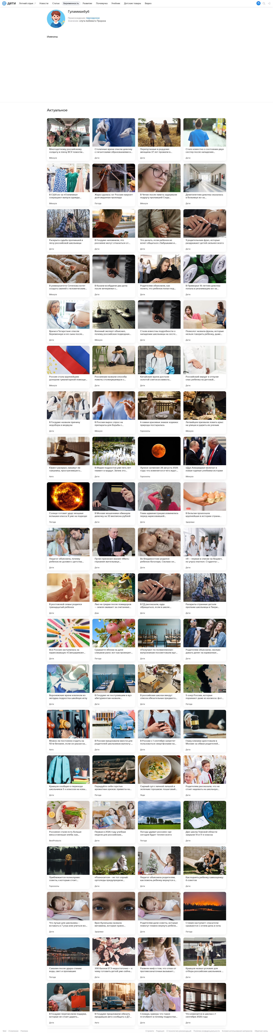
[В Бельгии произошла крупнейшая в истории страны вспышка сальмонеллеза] (204, 503)
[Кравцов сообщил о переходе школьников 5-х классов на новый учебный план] (68, 776)
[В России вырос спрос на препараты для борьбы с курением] (113, 412)
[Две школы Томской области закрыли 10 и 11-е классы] (204, 822)
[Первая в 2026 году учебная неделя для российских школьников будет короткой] (113, 822)
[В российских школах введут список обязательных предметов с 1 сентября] (159, 685)
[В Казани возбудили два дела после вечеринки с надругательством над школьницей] (113, 276)
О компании (13, 1031)
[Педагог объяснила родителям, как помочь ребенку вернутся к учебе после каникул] (159, 867)
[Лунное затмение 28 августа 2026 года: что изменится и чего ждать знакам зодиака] (159, 458)
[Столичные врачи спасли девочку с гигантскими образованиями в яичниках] (113, 139)
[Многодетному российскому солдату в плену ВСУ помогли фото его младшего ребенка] (68, 139)
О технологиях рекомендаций (179, 1031)
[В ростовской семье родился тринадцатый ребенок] (68, 594)
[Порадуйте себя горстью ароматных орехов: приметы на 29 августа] (113, 776)
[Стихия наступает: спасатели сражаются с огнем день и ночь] (204, 913)
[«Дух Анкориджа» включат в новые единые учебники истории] (204, 458)
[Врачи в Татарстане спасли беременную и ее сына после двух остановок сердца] (68, 321)
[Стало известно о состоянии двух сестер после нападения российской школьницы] (204, 139)
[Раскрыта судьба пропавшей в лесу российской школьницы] (68, 230)
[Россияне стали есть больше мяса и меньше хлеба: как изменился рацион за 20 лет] (68, 822)
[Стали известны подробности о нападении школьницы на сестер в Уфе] (159, 321)
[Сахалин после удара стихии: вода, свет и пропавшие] (68, 958)
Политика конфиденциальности (207, 1031)
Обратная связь (261, 1031)
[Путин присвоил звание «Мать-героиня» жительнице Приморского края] (113, 549)
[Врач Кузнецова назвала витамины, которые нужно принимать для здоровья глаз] (113, 913)
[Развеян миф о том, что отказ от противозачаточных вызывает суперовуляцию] (159, 958)
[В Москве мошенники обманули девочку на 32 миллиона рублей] (113, 503)
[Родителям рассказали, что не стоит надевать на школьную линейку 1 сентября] (204, 776)
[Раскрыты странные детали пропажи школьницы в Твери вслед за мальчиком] (204, 594)
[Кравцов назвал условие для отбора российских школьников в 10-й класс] (204, 958)
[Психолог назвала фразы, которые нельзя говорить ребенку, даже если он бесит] (204, 321)
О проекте (149, 1031)
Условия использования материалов (237, 1031)
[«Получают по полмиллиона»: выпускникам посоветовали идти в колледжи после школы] (159, 640)
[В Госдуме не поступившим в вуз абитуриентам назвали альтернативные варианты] (113, 685)
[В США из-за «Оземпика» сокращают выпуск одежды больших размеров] (68, 185)
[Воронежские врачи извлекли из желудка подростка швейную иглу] (68, 685)
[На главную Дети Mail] (11, 3)
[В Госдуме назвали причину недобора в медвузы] (68, 412)
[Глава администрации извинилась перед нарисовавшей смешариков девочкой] (159, 503)
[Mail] (4, 3)
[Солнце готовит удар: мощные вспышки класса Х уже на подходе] (68, 503)
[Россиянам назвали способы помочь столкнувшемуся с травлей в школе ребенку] (113, 367)
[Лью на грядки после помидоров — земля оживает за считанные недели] (113, 594)
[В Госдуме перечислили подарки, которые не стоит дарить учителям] (68, 1004)
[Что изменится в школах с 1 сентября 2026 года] (204, 1004)
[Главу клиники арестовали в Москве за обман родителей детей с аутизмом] (204, 731)
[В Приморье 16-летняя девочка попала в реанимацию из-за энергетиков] (204, 276)
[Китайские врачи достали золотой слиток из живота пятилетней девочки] (159, 367)
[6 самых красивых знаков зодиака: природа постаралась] (159, 412)
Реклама (24, 1031)
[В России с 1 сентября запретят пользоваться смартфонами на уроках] (159, 731)
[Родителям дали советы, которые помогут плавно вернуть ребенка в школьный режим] (159, 913)
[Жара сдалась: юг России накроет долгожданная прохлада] (113, 185)
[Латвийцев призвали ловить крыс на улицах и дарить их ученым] (204, 412)
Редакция (160, 1031)
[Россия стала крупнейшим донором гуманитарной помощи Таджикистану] (68, 367)
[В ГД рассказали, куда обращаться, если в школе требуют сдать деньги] (159, 594)
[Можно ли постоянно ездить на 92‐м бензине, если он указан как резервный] (68, 731)
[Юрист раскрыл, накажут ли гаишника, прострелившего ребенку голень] (68, 458)
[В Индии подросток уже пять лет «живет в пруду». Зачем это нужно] (113, 458)
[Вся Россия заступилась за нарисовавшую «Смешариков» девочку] (68, 640)
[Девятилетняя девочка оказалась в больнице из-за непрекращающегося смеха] (204, 185)
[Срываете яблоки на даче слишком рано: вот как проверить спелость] (113, 640)
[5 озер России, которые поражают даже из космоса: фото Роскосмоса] (204, 685)
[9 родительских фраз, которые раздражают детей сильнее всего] (204, 230)
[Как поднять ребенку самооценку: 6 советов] (204, 867)
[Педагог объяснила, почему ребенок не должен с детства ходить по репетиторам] (68, 549)
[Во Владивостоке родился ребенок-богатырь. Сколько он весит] (159, 549)
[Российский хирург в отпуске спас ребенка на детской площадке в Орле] (204, 367)
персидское (93, 17)
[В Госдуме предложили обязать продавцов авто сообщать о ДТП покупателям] (113, 1004)
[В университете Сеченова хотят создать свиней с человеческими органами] (68, 276)
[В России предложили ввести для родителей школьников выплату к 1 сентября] (113, 731)
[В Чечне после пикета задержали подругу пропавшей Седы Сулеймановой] (159, 185)
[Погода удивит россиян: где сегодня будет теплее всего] (159, 822)
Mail (4, 1031)
